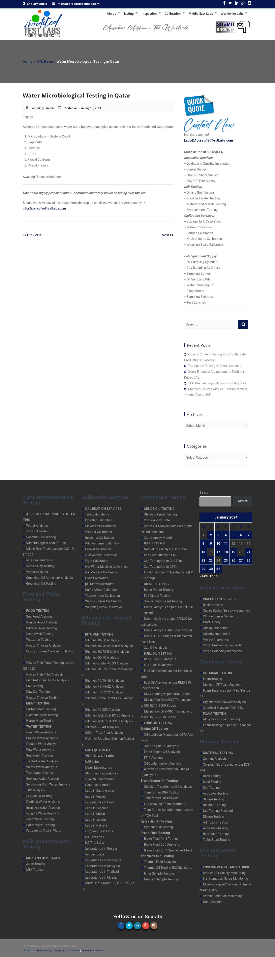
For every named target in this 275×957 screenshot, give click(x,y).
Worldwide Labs (232, 13)
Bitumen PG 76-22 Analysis (104, 686)
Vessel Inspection (216, 639)
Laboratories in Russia (101, 848)
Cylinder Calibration (98, 520)
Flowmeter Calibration (100, 526)
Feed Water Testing (40, 819)
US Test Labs (94, 843)
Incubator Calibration (99, 538)
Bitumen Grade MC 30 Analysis (107, 663)
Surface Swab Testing (41, 628)
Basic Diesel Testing (158, 590)
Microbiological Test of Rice (46, 543)
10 (218, 543)
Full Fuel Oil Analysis (158, 665)
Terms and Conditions (67, 950)
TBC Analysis (35, 790)
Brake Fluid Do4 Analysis (161, 844)
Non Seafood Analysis (42, 622)
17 (218, 552)
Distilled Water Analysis (43, 802)
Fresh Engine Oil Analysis (162, 752)
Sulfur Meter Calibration (101, 590)
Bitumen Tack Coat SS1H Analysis (109, 721)
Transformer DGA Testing (161, 792)
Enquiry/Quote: (37, 4)
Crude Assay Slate (157, 520)
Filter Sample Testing (159, 873)
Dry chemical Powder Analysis (224, 702)
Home (27, 61)
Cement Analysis (215, 759)
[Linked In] (236, 4)
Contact (100, 950)
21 (248, 552)
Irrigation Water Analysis (43, 807)
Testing (129, 13)
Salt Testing (34, 686)
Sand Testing (212, 782)
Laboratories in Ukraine (101, 877)
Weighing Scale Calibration (104, 607)
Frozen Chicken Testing (42, 697)
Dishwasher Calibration (101, 555)
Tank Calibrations (97, 514)
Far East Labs (94, 854)
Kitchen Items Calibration (102, 543)
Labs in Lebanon (96, 808)
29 (203, 569)
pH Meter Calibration (99, 584)
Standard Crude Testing (160, 514)
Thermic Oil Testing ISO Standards (168, 868)
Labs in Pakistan (97, 825)
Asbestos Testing (215, 793)
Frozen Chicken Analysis (43, 645)
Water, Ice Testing (38, 640)
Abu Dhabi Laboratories (101, 773)
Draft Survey (211, 622)
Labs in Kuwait (95, 796)
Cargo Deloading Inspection (222, 651)
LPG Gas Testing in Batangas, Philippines (217, 383)
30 (211, 569)
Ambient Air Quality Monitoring (224, 873)
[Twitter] (230, 4)
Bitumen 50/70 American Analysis (109, 646)
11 (226, 543)
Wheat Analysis (37, 526)
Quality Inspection (215, 628)
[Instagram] (249, 4)
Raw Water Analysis (40, 750)
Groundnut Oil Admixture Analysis (49, 578)
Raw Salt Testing (38, 692)
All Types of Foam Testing (221, 719)
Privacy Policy (44, 950)
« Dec (204, 576)
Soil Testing (211, 788)
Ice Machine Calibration (101, 572)
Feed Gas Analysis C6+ (160, 555)
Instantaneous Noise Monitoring (225, 878)
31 (218, 569)
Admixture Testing (215, 822)
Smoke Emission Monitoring (223, 896)
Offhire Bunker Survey (218, 616)
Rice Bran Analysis (39, 560)
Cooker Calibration (98, 549)
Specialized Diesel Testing (163, 601)
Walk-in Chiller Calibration (103, 601)
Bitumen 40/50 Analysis (102, 640)
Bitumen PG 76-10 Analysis (104, 681)
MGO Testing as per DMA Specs (167, 694)
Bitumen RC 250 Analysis (103, 710)
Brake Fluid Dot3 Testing (161, 839)
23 (211, 560)
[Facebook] (224, 4)
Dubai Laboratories (98, 767)
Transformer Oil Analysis (161, 798)
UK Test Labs (94, 837)
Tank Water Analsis (39, 773)
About (111, 13)
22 (203, 560)
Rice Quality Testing (40, 566)
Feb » (214, 576)
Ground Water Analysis (42, 738)
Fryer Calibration (96, 561)
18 (226, 552)
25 (226, 560)
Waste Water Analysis (41, 767)
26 (233, 560)
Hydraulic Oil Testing (158, 827)
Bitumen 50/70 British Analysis (107, 652)
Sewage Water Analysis (43, 778)
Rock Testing (212, 776)
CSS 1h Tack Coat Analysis (104, 733)
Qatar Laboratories (98, 785)
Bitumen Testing (214, 805)
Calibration (173, 13)
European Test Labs (99, 831)
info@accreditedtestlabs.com (78, 4)
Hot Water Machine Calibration (106, 567)
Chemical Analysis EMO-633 (223, 708)
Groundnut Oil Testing (41, 583)
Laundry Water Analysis (42, 813)
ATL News (45, 61)
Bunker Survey (213, 605)
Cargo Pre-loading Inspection (223, 645)
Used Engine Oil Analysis (161, 746)
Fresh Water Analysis (41, 732)
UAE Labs (92, 762)
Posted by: (37, 108)
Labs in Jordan (95, 819)
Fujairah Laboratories (100, 779)
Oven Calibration (96, 578)
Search (205, 492)
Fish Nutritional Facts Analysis (47, 680)
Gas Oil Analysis (155, 648)
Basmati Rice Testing (41, 537)
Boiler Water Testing (40, 825)
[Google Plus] (243, 4)
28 (248, 560)
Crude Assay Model (158, 538)
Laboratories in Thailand (102, 872)
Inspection (149, 13)
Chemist (50, 108)
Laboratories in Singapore (103, 860)
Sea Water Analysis (40, 755)
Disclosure (87, 950)
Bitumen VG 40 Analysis (102, 727)
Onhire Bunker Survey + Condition (226, 610)
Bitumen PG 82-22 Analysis (104, 692)
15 (203, 552)
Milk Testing (34, 870)
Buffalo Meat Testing (41, 709)
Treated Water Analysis (42, 761)
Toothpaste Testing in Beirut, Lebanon (214, 366)
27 (241, 560)
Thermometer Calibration (102, 596)
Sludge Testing (213, 799)
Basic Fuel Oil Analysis (160, 659)
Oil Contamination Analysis (162, 763)
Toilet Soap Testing (216, 840)
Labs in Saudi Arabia (99, 791)
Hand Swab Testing (39, 634)
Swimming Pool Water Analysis (48, 784)
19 (233, 552)
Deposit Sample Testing (161, 879)
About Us (29, 950)
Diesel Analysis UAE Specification (168, 630)
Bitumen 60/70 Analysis (102, 657)
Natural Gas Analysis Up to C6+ (166, 549)
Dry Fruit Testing (37, 531)
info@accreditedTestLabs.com (44, 208)
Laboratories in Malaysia (102, 866)
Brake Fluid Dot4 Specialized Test (168, 850)
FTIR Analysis (153, 758)
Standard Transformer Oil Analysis (168, 787)
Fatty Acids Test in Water (43, 831)
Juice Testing (35, 864)
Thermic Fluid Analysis (160, 862)
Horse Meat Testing (40, 721)
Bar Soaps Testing (216, 834)
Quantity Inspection (216, 634)
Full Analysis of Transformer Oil (166, 804)
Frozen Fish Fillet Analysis (45, 674)
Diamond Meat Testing (42, 715)
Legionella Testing (39, 796)
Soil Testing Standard (218, 811)
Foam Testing (212, 679)
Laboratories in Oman (100, 802)
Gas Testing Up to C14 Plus (163, 561)
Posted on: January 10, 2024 (82, 108)
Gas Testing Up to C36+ (160, 567)
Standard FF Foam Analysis (222, 685)
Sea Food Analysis (39, 616)
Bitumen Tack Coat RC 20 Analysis (109, 715)
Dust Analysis (212, 902)
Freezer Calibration (98, 532)
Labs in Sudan (95, 814)
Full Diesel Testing (157, 596)
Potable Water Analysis (42, 744)
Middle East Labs (201, 13)
